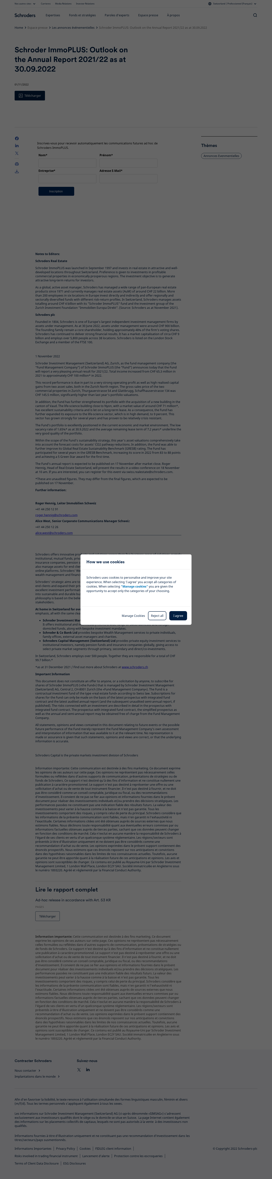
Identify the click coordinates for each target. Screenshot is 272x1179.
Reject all (157, 616)
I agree (178, 616)
